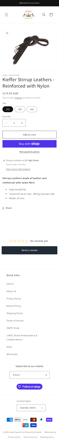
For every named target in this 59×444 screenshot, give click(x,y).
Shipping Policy (15, 313)
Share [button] (9, 207)
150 (20, 109)
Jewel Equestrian (17, 432)
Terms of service (30, 437)
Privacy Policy (14, 298)
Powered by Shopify (33, 432)
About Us (11, 291)
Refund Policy (14, 305)
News (9, 346)
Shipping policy (47, 437)
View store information (18, 169)
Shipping (18, 98)
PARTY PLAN (13, 328)
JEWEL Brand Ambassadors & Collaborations (22, 337)
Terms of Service (15, 320)
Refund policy (50, 432)
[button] (6, 14)
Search (10, 283)
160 (32, 109)
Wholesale (12, 354)
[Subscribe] (45, 375)
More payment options (30, 151)
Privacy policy (14, 437)
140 (8, 109)
